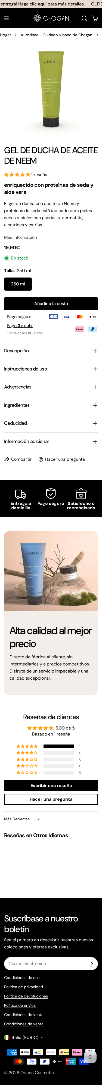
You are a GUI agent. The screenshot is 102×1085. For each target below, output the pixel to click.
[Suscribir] (91, 963)
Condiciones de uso (22, 977)
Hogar (5, 34)
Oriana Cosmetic (37, 1072)
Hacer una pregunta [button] (51, 799)
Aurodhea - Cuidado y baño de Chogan (56, 34)
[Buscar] (84, 18)
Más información (20, 237)
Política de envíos (20, 1005)
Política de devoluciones (26, 996)
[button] (17, 174)
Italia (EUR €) (25, 1037)
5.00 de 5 (65, 728)
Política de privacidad (23, 986)
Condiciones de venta (24, 1014)
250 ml (18, 284)
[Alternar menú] (6, 18)
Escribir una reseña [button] (51, 785)
